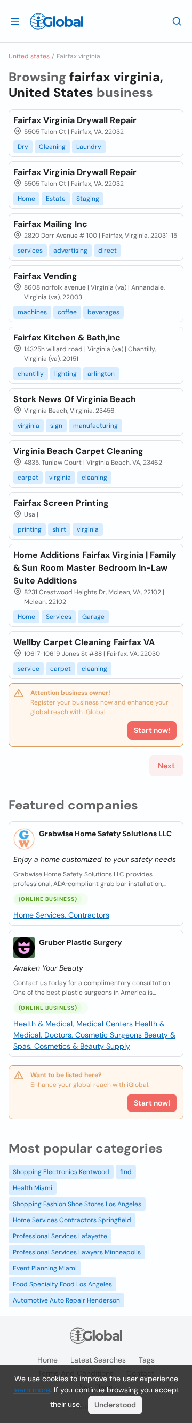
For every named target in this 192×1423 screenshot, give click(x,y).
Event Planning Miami (45, 1268)
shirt (59, 529)
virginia (28, 425)
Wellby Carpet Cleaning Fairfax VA (84, 642)
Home (26, 198)
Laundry (88, 146)
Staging (87, 198)
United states (29, 56)
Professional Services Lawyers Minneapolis (77, 1252)
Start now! (152, 1103)
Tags (147, 1360)
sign (56, 425)
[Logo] (56, 21)
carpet (28, 477)
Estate (56, 198)
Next (166, 765)
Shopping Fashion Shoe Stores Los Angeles (77, 1204)
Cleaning (52, 146)
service (28, 668)
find (126, 1172)
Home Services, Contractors (61, 915)
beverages (103, 312)
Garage (93, 616)
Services (58, 616)
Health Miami (32, 1188)
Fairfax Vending (45, 276)
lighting (65, 373)
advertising (70, 250)
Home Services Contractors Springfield (72, 1220)
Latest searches (98, 1360)
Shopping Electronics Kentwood (61, 1172)
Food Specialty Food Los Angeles (62, 1284)
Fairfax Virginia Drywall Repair (75, 120)
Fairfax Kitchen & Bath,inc (67, 337)
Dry (23, 146)
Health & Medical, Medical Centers (74, 1023)
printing (30, 529)
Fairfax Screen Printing (61, 503)
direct (107, 250)
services (30, 250)
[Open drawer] (15, 21)
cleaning (94, 477)
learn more (31, 1390)
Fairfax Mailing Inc (50, 224)
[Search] (177, 21)
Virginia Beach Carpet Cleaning (78, 451)
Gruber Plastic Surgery (80, 942)
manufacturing (95, 425)
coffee (67, 312)
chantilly (31, 373)
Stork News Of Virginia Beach (74, 399)
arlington (101, 373)
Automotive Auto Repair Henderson (66, 1300)
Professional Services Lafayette (60, 1236)
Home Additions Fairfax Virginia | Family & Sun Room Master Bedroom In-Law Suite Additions (95, 567)
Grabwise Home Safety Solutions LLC (105, 833)
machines (32, 312)
